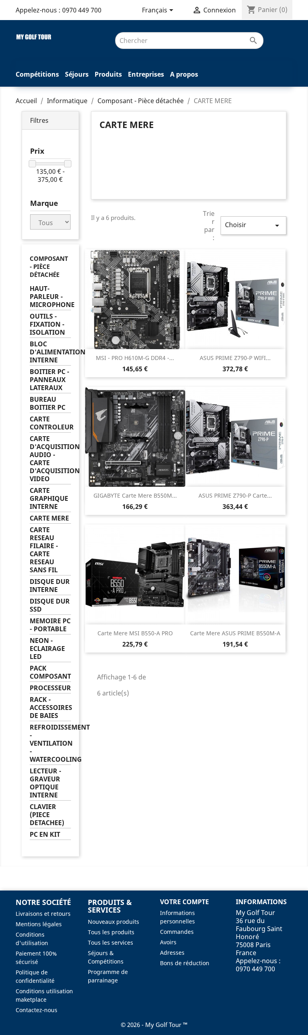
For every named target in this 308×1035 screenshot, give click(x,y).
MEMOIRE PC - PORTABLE (50, 625)
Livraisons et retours (43, 913)
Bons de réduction (184, 963)
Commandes (177, 931)
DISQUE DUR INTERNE (50, 585)
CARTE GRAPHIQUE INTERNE (49, 498)
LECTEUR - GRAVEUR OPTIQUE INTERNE (45, 783)
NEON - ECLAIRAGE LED (47, 648)
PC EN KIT (45, 834)
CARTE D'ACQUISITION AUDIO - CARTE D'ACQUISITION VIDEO (50, 459)
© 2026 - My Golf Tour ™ (154, 1025)
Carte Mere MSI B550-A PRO (135, 633)
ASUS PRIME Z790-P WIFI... (235, 358)
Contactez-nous (36, 1010)
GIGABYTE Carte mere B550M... (135, 495)
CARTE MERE (49, 518)
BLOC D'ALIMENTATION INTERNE (50, 352)
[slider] (32, 163)
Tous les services (110, 942)
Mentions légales (39, 924)
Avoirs (168, 942)
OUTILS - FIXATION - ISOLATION (47, 324)
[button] (50, 121)
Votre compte (184, 901)
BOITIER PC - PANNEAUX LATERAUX (49, 380)
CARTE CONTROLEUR (50, 423)
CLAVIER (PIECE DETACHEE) (47, 815)
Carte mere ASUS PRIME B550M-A (235, 633)
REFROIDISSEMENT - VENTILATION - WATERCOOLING (50, 743)
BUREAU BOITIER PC (47, 403)
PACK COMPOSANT (50, 672)
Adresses (172, 952)
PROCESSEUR (50, 688)
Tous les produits (111, 932)
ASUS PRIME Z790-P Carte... (235, 495)
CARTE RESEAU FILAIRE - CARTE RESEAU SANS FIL (44, 550)
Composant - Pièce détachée (49, 266)
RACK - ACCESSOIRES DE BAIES (50, 707)
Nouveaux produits (113, 921)
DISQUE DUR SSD (50, 605)
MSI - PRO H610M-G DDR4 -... (135, 358)
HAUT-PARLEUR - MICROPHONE (50, 297)
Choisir (253, 225)
